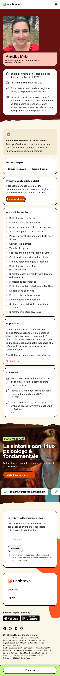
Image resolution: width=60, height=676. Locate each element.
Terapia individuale (17, 169)
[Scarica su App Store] (11, 618)
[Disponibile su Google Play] (30, 618)
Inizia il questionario (18, 475)
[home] (11, 4)
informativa (20, 555)
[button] (56, 4)
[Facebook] (4, 628)
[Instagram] (10, 628)
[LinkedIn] (16, 628)
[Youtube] (21, 628)
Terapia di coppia (40, 169)
